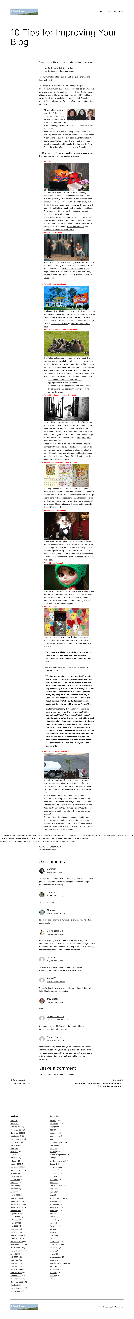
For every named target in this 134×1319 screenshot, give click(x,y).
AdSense (53, 1121)
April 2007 (14, 1266)
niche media (54, 1204)
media (52, 1189)
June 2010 (14, 1148)
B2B (51, 1130)
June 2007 (14, 1260)
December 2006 (16, 1279)
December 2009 (16, 1167)
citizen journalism (56, 1142)
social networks (56, 1245)
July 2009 (14, 1183)
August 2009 (15, 1180)
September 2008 (16, 1214)
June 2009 (14, 1186)
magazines (54, 1180)
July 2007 (14, 1257)
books (52, 1139)
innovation (54, 1167)
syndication (54, 1248)
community (54, 1148)
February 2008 (16, 1235)
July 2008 (14, 1220)
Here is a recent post (53, 637)
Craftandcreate (55, 930)
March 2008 (15, 1232)
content (53, 1152)
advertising (54, 1124)
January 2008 (15, 1238)
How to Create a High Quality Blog (58, 68)
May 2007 (14, 1263)
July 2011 (14, 1121)
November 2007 (16, 1245)
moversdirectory (55, 1016)
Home (121, 11)
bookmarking (55, 1136)
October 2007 (15, 1248)
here (78, 438)
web (51, 1266)
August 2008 (15, 1217)
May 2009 (14, 1189)
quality (52, 1229)
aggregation (54, 1127)
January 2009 (15, 1201)
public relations (55, 1223)
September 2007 (16, 1251)
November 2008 (16, 1207)
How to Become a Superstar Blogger (59, 71)
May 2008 (14, 1226)
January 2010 (15, 1164)
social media (54, 1241)
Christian (51, 869)
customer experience (58, 1155)
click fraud (54, 1145)
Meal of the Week (56, 1186)
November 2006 (16, 1282)
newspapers (54, 1201)
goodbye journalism (57, 1161)
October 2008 (15, 1211)
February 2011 (15, 1127)
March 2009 (15, 1195)
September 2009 (16, 1176)
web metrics (54, 1269)
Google (52, 1164)
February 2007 (16, 1273)
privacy (52, 1217)
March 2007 (15, 1269)
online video (54, 1207)
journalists (54, 1173)
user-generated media (58, 1263)
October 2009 (15, 1173)
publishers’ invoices (59, 323)
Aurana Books (54, 1037)
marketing (54, 1183)
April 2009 (14, 1192)
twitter (52, 1254)
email (52, 1158)
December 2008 (16, 1204)
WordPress (119, 1307)
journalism (54, 1170)
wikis (52, 1279)
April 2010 (14, 1155)
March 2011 (14, 1124)
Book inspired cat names (72, 269)
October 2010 (15, 1136)
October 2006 (15, 1285)
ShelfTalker (69, 86)
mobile (52, 1192)
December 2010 (16, 1130)
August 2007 (15, 1254)
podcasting (54, 1211)
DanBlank (52, 892)
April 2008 (14, 1229)
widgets (53, 1276)
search (52, 1235)
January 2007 (15, 1276)
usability (53, 1260)
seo (51, 1238)
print (51, 1214)
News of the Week (57, 1198)
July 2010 (14, 1145)
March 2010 (15, 1158)
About (101, 11)
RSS (51, 1232)
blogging (53, 849)
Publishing (54, 1226)
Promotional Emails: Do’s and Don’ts (59, 230)
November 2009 (16, 1170)
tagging (53, 1251)
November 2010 (16, 1133)
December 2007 (16, 1241)
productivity (54, 1220)
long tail (53, 1176)
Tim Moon (52, 910)
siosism (51, 957)
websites (53, 1273)
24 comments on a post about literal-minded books (70, 386)
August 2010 (15, 1142)
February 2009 (16, 1198)
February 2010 (16, 1161)
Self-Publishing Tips (75, 226)
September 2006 (16, 1288)
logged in (54, 1074)
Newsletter (111, 11)
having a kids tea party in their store (71, 431)
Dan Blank (60, 847)
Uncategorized (55, 1257)
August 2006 (15, 1291)
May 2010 (14, 1152)
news (52, 1195)
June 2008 (14, 1223)
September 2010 (16, 1139)
